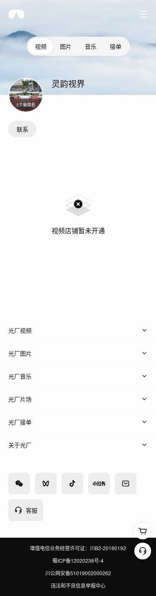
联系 (22, 129)
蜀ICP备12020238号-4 (78, 560)
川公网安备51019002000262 (78, 572)
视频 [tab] (41, 46)
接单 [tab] (115, 46)
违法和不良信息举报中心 (78, 585)
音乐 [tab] (91, 46)
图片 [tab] (66, 46)
